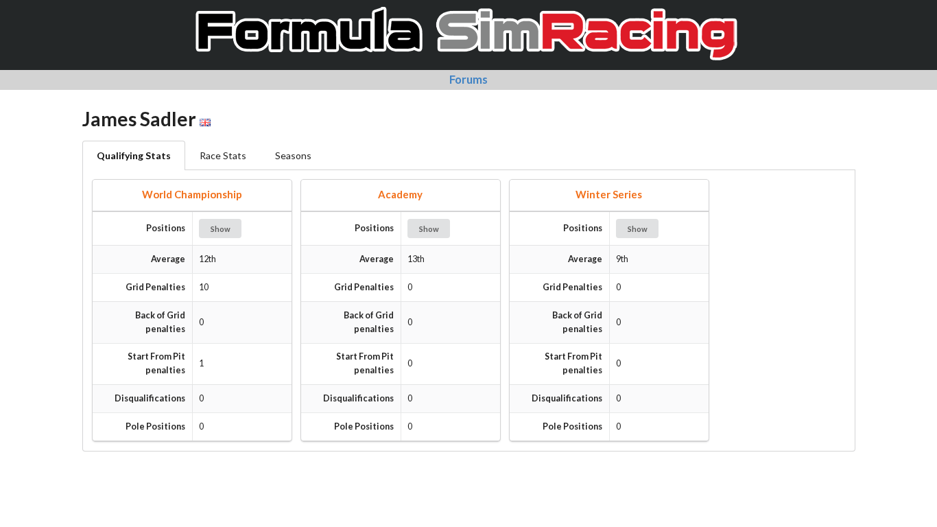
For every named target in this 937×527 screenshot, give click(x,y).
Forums (468, 79)
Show (220, 228)
